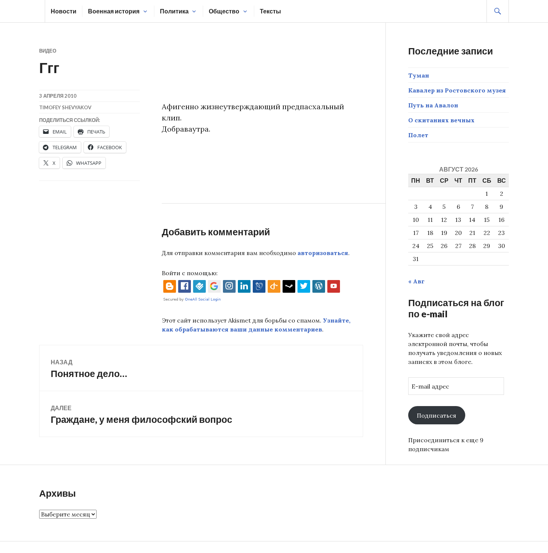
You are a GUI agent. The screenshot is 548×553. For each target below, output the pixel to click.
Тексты (270, 11)
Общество (224, 11)
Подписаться (436, 415)
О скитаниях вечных (441, 120)
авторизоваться (322, 253)
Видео (47, 51)
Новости (63, 11)
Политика (174, 11)
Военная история (113, 11)
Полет (418, 135)
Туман (418, 75)
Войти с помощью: (190, 273)
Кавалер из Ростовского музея (457, 90)
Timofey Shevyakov (65, 107)
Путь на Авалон (433, 105)
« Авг (416, 281)
